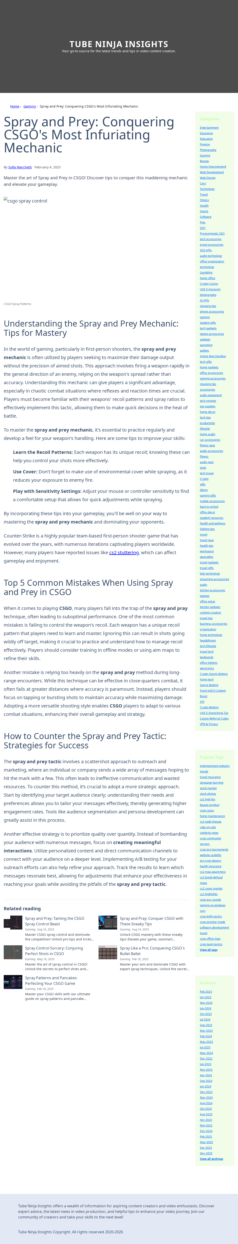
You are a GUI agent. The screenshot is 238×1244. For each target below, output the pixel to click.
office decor (207, 512)
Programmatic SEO (212, 234)
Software (206, 217)
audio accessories (211, 451)
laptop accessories (212, 334)
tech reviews (208, 401)
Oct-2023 (206, 1014)
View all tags (209, 950)
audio (203, 585)
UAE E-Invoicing (210, 289)
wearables (206, 557)
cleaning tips (208, 384)
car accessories (210, 440)
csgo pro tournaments (214, 849)
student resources (211, 518)
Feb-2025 (206, 1137)
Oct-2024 (206, 1109)
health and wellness (212, 523)
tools (203, 468)
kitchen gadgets (210, 607)
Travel (204, 194)
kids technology (210, 574)
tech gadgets (208, 328)
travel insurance (210, 777)
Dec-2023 (206, 1092)
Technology (207, 189)
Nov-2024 (206, 1003)
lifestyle (205, 429)
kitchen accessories (212, 590)
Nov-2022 (206, 1125)
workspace (207, 551)
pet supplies (207, 406)
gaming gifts (208, 496)
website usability (210, 855)
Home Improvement (213, 167)
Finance (205, 144)
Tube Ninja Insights (118, 44)
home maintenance (212, 816)
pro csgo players (210, 861)
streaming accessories (214, 579)
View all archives (211, 1159)
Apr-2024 (206, 1075)
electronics (207, 668)
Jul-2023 (205, 1047)
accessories (207, 390)
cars (202, 911)
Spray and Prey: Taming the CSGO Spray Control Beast (54, 921)
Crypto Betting (209, 707)
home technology (211, 635)
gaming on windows (212, 905)
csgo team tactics (211, 944)
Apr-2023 (206, 1120)
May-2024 (206, 1053)
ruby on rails (208, 827)
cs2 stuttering (124, 552)
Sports (204, 211)
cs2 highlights (209, 894)
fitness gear (207, 445)
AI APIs (204, 300)
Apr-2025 (206, 1148)
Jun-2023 (205, 1064)
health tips (206, 546)
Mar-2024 (206, 1098)
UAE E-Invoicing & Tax (214, 713)
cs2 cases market (211, 888)
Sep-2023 (206, 1025)
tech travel (207, 473)
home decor (207, 412)
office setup (207, 601)
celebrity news (209, 833)
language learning (211, 783)
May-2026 (206, 1142)
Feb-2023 (206, 992)
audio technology (211, 256)
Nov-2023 (206, 1070)
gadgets (205, 339)
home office (207, 278)
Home (14, 106)
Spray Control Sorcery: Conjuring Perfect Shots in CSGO (54, 951)
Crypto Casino (209, 284)
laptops (204, 596)
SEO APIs (206, 250)
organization (208, 629)
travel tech (207, 652)
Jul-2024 (205, 1019)
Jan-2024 (205, 1086)
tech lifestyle (208, 646)
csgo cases (207, 810)
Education (206, 139)
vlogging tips (208, 306)
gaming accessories (213, 378)
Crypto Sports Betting (214, 674)
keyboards (206, 657)
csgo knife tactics (211, 916)
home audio (207, 434)
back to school (209, 507)
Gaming (29, 106)
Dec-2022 (206, 1059)
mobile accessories (212, 501)
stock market (208, 788)
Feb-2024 (206, 1036)
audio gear (207, 462)
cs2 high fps (207, 799)
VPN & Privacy (209, 724)
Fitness (204, 200)
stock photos (208, 794)
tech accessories (210, 239)
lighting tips (207, 529)
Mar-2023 (206, 1031)
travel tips (206, 618)
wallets (204, 351)
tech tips (205, 417)
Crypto (204, 479)
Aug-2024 (206, 1103)
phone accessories (212, 312)
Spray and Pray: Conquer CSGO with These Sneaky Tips (151, 921)
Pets (202, 222)
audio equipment (211, 395)
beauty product (209, 805)
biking (204, 490)
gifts (202, 484)
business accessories (213, 624)
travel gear (207, 540)
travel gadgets (209, 562)
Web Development (212, 172)
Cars (203, 183)
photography (208, 295)
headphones (208, 640)
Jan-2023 (205, 997)
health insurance (210, 866)
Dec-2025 (206, 1153)
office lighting (208, 663)
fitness (204, 456)
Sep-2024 (206, 1081)
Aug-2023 (206, 1114)
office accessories (211, 373)
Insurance (206, 133)
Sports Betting (209, 685)
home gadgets (209, 367)
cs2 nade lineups (210, 822)
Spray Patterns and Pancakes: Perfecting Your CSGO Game (51, 980)
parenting (206, 345)
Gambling (206, 273)
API (202, 702)
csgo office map (210, 939)
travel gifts (207, 568)
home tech (207, 679)
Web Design (207, 178)
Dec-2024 (206, 1131)
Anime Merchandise (213, 356)
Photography (208, 150)
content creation (210, 613)
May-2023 (206, 1042)
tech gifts (206, 362)
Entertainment (209, 128)
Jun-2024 (205, 1008)
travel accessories (211, 245)
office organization (212, 261)
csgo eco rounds (210, 900)
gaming (205, 317)
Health (204, 206)
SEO (202, 228)
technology (207, 267)
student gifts (208, 323)
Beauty (204, 161)
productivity (207, 423)
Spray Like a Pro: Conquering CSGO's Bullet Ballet (152, 951)
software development (214, 928)
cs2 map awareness (213, 872)
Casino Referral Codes (214, 718)
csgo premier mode (212, 922)
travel (203, 535)
